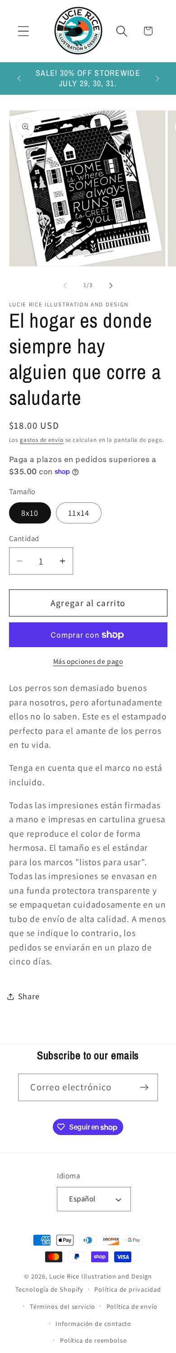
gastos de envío (42, 440)
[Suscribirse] (144, 1087)
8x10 (30, 512)
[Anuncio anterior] (19, 78)
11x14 (79, 512)
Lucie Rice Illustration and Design (100, 1276)
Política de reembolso (93, 1340)
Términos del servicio (62, 1306)
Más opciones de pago (88, 661)
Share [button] (29, 996)
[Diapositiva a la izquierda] (65, 285)
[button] (23, 31)
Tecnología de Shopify (49, 1288)
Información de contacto (93, 1323)
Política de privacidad (127, 1289)
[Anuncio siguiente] (157, 78)
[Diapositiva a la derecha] (111, 285)
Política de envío (132, 1306)
